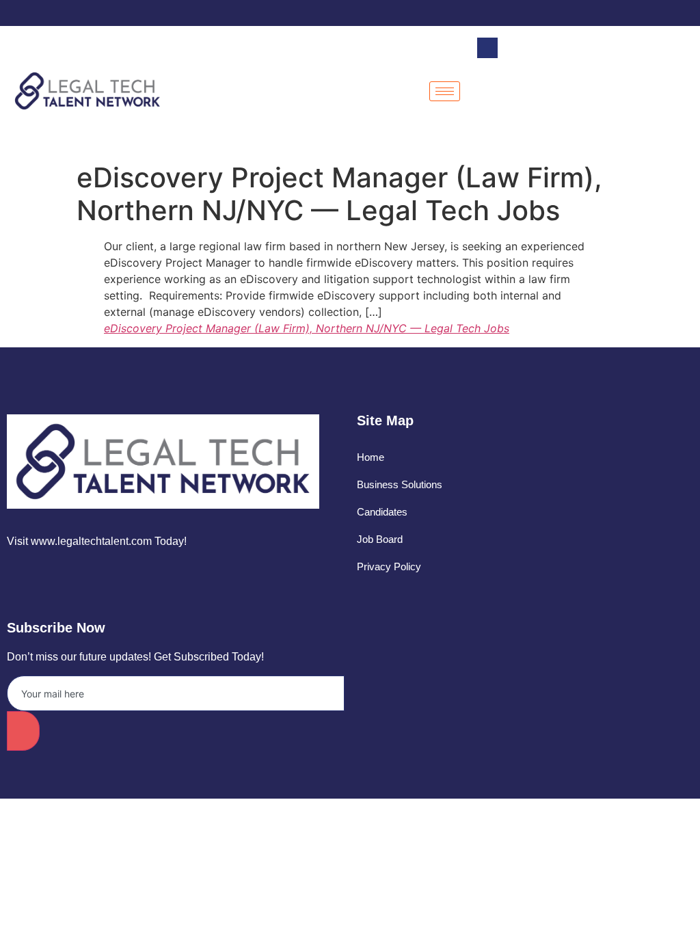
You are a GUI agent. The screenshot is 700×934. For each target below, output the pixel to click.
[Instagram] (686, 13)
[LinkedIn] (662, 13)
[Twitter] (638, 13)
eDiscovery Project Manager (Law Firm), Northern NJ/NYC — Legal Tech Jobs (306, 328)
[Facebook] (614, 13)
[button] (487, 48)
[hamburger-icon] (444, 91)
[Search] (666, 105)
